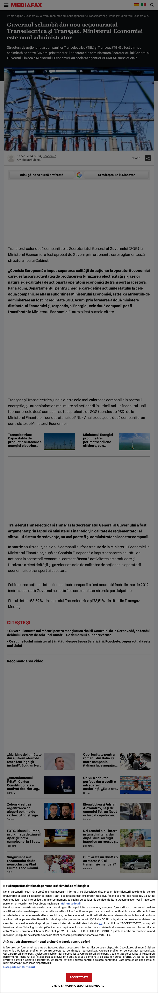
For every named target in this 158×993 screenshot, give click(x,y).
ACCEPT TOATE (79, 977)
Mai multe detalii (70, 903)
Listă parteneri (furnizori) (19, 967)
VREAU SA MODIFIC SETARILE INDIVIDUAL (78, 985)
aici (100, 923)
